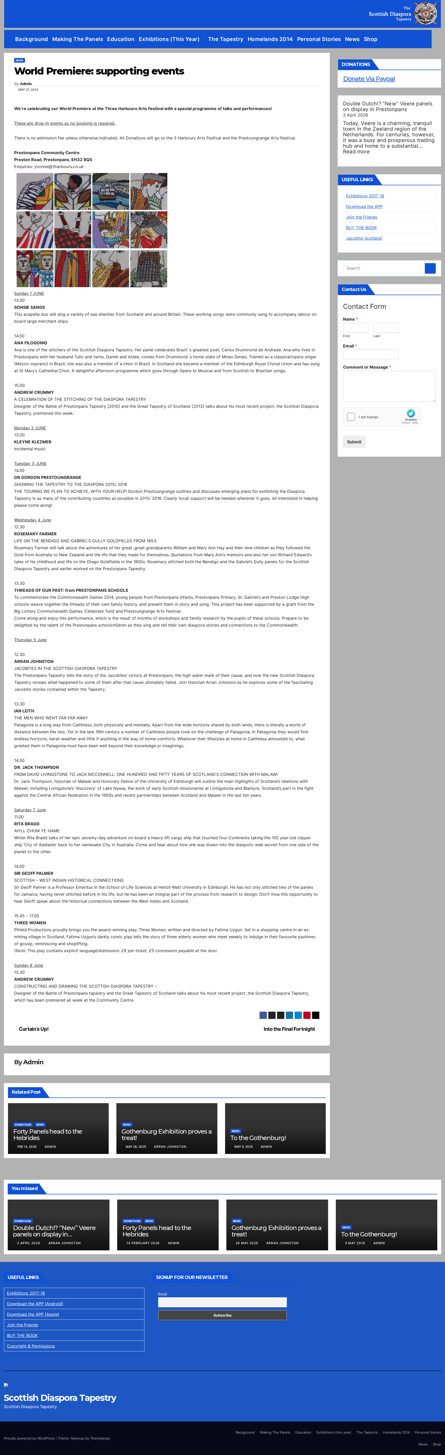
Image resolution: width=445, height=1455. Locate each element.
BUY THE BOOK (361, 227)
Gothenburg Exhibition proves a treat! (166, 1135)
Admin (26, 84)
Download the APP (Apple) (33, 1314)
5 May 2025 (355, 1243)
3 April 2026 (29, 1243)
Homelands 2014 (270, 39)
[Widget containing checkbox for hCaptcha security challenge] (382, 417)
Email (350, 345)
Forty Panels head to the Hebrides (47, 1135)
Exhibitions (23, 1124)
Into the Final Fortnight (290, 1029)
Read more (356, 151)
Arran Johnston (170, 1147)
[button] (437, 39)
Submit (354, 441)
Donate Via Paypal (369, 78)
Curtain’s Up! (33, 1029)
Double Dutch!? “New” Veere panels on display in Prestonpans (388, 106)
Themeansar (100, 1438)
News (352, 39)
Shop (371, 39)
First (346, 336)
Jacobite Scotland (364, 238)
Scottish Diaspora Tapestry (60, 1397)
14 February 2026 (143, 1243)
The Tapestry (226, 39)
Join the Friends (361, 217)
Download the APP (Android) (35, 1303)
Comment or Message (367, 367)
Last (376, 336)
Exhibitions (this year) (170, 39)
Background (31, 39)
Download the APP (364, 206)
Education (121, 39)
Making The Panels (77, 39)
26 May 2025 (247, 1243)
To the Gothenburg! (258, 1138)
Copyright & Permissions (31, 1346)
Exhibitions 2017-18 (365, 195)
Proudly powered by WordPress (30, 1438)
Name (350, 319)
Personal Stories (319, 39)
